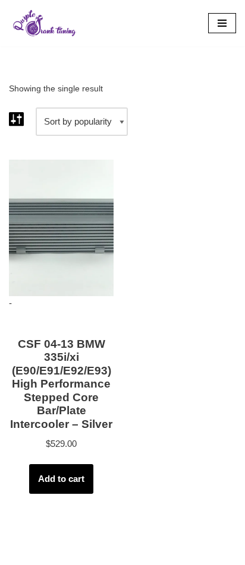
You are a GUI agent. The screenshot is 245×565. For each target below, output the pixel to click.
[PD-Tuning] (44, 23)
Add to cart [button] (61, 479)
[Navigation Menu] (222, 23)
